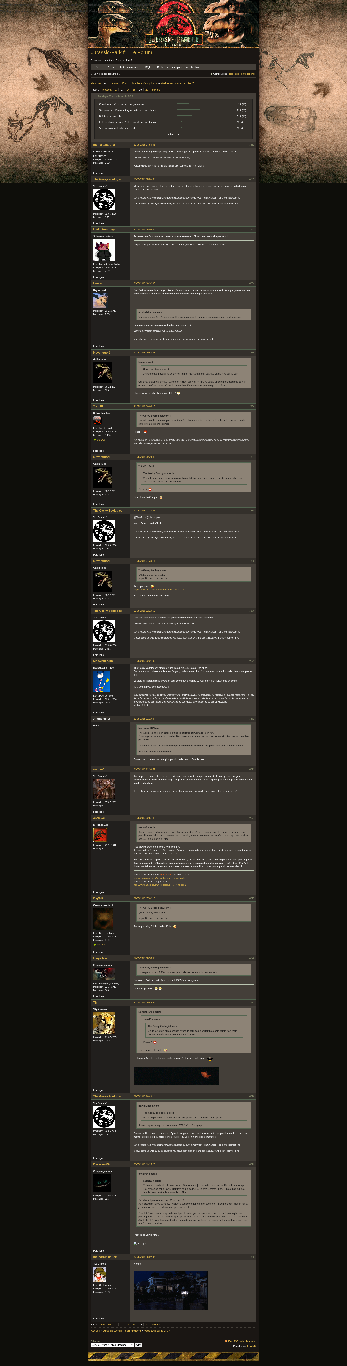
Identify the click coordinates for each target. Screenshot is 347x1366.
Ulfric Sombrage (104, 229)
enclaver (99, 817)
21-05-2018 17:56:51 (144, 144)
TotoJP (98, 406)
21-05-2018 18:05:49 (144, 229)
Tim (95, 1002)
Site (98, 67)
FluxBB (251, 1345)
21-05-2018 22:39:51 (144, 769)
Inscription (177, 67)
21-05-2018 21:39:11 (144, 561)
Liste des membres (130, 67)
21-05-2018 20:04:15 (144, 406)
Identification (192, 67)
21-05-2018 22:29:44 (144, 718)
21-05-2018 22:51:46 (144, 818)
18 (134, 89)
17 (128, 89)
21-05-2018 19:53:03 (144, 352)
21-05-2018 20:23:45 (144, 457)
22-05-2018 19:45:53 (144, 1002)
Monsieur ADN (103, 661)
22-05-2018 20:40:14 (144, 1096)
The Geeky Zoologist (107, 179)
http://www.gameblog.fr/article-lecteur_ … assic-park (159, 878)
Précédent (106, 89)
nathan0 (98, 769)
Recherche (162, 67)
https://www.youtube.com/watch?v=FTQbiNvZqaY (160, 589)
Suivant (156, 89)
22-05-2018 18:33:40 (144, 958)
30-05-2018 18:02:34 (144, 1257)
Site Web (101, 440)
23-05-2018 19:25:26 (144, 1164)
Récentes (234, 73)
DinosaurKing (102, 1164)
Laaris (97, 283)
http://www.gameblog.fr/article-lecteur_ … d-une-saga (160, 885)
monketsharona (104, 144)
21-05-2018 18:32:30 (144, 283)
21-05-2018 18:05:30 (144, 179)
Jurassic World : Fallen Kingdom (132, 83)
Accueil (112, 67)
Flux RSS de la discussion (242, 1341)
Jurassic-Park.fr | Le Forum (121, 52)
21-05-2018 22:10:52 (144, 610)
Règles (148, 67)
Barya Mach (101, 958)
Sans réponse (248, 73)
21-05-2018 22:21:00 (144, 661)
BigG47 (98, 898)
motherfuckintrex (105, 1256)
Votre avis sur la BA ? (177, 83)
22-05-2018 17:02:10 (144, 898)
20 (146, 89)
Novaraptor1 (101, 352)
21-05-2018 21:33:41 (144, 510)
